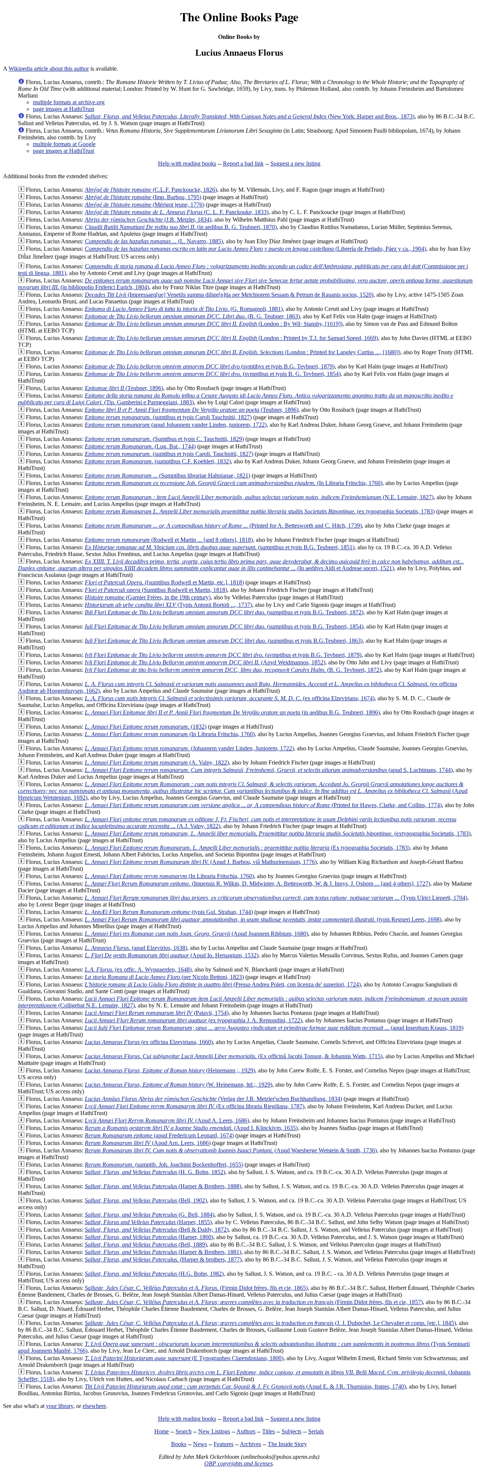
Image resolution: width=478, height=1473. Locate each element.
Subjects (291, 1431)
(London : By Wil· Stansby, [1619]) (213, 324)
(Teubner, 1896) (124, 388)
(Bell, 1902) (146, 1200)
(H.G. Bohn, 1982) (154, 1273)
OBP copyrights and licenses (238, 1463)
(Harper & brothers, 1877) (163, 1259)
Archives (250, 1444)
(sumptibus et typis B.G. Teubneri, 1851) (219, 547)
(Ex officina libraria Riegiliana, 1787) (194, 1106)
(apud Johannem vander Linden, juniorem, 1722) (176, 424)
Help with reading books (187, 163)
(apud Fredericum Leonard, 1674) (159, 1135)
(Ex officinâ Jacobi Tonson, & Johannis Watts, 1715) (233, 1056)
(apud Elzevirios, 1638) (136, 948)
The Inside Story (287, 1444)
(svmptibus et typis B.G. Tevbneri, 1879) (223, 655)
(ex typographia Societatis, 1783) (260, 511)
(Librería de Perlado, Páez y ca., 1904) (255, 249)
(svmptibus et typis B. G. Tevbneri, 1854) (213, 374)
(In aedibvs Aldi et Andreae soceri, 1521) (241, 564)
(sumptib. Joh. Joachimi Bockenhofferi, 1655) (164, 1164)
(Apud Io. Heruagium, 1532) (171, 955)
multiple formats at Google (64, 144)
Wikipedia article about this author (49, 68)
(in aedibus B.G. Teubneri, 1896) (232, 712)
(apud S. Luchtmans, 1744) (269, 770)
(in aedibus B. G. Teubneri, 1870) (181, 227)
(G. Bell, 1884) (149, 1214)
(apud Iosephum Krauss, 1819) (274, 1028)
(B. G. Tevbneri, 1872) (233, 670)
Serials (316, 1431)
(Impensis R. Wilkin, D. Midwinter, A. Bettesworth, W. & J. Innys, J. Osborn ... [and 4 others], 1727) (257, 883)
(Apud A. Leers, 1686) (167, 1120)
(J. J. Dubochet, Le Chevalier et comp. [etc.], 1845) (270, 1323)
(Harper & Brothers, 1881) (163, 1252)
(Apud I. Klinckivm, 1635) (191, 1128)
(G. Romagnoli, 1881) (184, 309)
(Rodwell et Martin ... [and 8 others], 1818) (169, 540)
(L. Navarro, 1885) (154, 241)
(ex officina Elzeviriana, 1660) (149, 1042)
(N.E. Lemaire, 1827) (259, 497)
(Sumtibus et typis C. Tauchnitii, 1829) (164, 439)
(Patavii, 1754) (157, 1013)
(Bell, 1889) (146, 1244)
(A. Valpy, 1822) (157, 762)
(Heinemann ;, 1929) (170, 1070)
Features (223, 1444)
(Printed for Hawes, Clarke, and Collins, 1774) (263, 805)
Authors (245, 1431)
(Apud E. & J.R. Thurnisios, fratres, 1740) (245, 1386)
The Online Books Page (239, 16)
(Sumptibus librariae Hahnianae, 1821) (167, 475)
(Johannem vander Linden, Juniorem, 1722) (189, 748)
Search (184, 1431)
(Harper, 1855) (148, 1222)
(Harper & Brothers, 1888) (163, 1186)
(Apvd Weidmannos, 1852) (205, 662)
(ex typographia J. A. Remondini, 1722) (193, 1020)
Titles (268, 1431)
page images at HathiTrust (63, 109)
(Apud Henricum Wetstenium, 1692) (243, 791)
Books (178, 1444)
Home (161, 1431)
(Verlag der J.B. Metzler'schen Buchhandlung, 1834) (213, 1099)
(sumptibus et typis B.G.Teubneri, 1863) (224, 640)
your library (59, 1406)
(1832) (146, 726)
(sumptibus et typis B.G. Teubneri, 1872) (224, 612)
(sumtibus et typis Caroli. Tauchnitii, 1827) (169, 454)
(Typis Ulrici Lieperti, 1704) (276, 898)
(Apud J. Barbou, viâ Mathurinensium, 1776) (201, 862)
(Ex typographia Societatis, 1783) (247, 847)
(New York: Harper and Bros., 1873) (250, 116)
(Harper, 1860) (149, 1237)
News (200, 1444)
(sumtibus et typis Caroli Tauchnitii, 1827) (168, 417)
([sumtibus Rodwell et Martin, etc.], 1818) (164, 582)
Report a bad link (243, 163)
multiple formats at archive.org (69, 102)
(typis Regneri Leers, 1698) (263, 919)
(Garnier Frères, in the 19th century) (148, 597)
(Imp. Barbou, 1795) (143, 197)
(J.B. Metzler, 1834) (148, 219)
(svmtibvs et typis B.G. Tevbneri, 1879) (210, 366)
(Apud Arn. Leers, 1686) (148, 1143)
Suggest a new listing (295, 163)
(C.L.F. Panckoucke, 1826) (151, 189)
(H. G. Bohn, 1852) (155, 1172)
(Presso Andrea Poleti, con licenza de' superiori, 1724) (223, 984)
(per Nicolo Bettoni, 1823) (164, 977)
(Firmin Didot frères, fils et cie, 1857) (254, 1302)
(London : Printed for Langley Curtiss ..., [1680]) (242, 352)
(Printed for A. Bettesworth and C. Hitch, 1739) (223, 525)
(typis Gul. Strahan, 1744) (169, 912)
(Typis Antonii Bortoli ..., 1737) (168, 605)
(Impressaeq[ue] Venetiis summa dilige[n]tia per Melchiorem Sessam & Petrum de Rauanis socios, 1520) (229, 294)
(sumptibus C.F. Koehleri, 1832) (158, 461)
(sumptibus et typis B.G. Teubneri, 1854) (224, 626)
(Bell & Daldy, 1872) (157, 1229)
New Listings (214, 1431)
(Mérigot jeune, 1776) (144, 204)
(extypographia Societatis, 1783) (278, 833)
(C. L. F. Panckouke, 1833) (177, 212)
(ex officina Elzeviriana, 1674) (230, 698)
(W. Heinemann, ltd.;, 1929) (178, 1084)
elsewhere (94, 1406)
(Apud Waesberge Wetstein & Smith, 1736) (231, 1150)
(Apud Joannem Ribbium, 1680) (196, 933)
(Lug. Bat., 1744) (140, 446)
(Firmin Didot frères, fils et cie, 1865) (196, 1288)
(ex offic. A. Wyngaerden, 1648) (138, 969)
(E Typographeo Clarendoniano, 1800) (184, 1358)
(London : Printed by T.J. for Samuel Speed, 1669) (231, 338)
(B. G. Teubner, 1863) (192, 316)
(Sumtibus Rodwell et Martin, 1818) (156, 590)
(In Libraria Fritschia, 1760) (233, 483)
